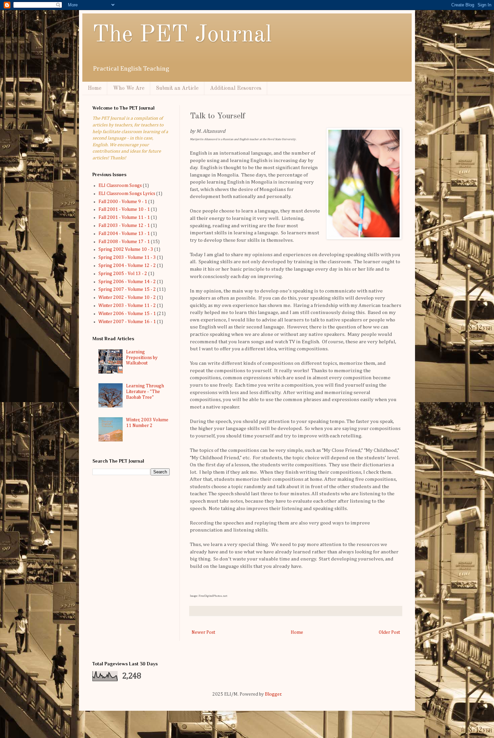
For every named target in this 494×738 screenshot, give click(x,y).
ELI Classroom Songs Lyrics (126, 193)
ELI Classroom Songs (120, 185)
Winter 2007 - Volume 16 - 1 (127, 321)
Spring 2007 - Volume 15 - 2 (127, 289)
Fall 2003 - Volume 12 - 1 (124, 225)
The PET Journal (182, 35)
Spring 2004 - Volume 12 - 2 (127, 265)
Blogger (273, 694)
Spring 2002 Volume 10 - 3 (125, 249)
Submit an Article (177, 88)
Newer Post (203, 632)
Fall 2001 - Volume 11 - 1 (124, 217)
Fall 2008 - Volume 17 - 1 (124, 241)
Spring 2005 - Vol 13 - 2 (122, 273)
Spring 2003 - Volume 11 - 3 (127, 257)
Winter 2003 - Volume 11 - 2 (127, 305)
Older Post (389, 632)
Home (94, 88)
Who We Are (129, 88)
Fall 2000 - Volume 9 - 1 (122, 201)
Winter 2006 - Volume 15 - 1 (127, 313)
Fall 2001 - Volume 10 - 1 (124, 209)
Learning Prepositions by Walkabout (142, 358)
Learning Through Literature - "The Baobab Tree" (145, 392)
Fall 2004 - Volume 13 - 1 (124, 233)
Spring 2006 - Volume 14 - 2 (127, 281)
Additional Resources (235, 88)
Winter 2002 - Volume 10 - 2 (127, 297)
